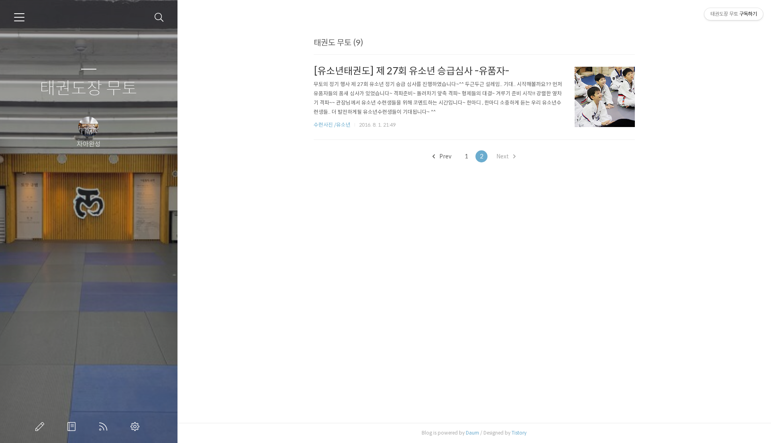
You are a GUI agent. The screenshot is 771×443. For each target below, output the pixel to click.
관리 (136, 426)
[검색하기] (159, 17)
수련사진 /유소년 (332, 124)
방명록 (73, 426)
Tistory (519, 433)
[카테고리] (19, 17)
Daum (472, 433)
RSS (104, 426)
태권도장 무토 (88, 88)
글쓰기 (41, 426)
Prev (444, 156)
